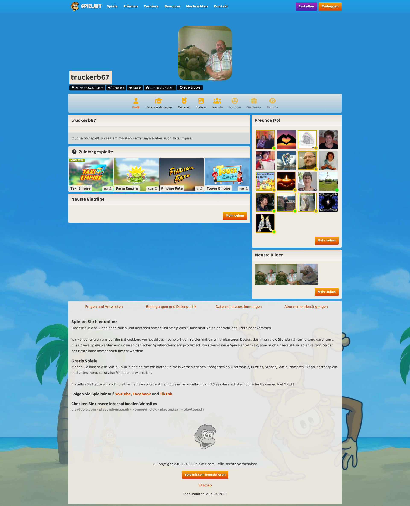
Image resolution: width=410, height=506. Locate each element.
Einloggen (330, 6)
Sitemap (205, 485)
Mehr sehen (235, 215)
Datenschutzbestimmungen (239, 307)
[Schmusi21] (286, 139)
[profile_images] (265, 274)
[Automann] (286, 181)
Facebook (142, 394)
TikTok (166, 394)
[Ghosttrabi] (307, 160)
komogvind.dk (144, 410)
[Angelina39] (265, 223)
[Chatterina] (265, 160)
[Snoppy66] (307, 202)
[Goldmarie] (265, 139)
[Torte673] (307, 181)
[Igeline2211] (265, 202)
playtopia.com (83, 410)
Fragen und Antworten (104, 307)
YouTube (123, 394)
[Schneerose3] (328, 202)
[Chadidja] (265, 181)
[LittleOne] (307, 139)
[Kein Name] (286, 274)
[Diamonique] (286, 202)
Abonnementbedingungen (306, 307)
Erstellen (306, 6)
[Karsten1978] (328, 181)
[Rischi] (286, 160)
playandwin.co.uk (114, 410)
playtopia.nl (170, 410)
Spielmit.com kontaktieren (205, 474)
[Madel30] (328, 139)
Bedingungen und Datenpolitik (171, 307)
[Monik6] (328, 160)
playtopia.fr (194, 410)
